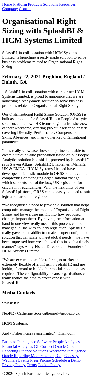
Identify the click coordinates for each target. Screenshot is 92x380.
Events (23, 360)
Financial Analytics (17, 346)
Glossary (71, 355)
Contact (25, 9)
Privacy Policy (14, 365)
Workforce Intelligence (67, 351)
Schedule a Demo (66, 360)
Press (34, 360)
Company (10, 9)
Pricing (45, 360)
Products (35, 4)
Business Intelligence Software (27, 342)
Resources (67, 4)
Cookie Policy (49, 365)
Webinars (9, 360)
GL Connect (44, 346)
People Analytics (66, 342)
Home (7, 4)
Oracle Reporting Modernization (28, 355)
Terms (32, 365)
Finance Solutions (33, 351)
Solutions (50, 4)
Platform (20, 4)
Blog (59, 355)
